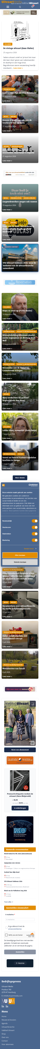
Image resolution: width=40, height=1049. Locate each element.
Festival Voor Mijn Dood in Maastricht (19, 92)
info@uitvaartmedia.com (12, 996)
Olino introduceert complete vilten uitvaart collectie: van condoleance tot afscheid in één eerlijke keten (18, 576)
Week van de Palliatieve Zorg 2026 (15, 891)
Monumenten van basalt (13, 668)
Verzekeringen (17, 146)
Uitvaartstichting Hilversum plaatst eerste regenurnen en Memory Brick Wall (18, 338)
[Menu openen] (8, 7)
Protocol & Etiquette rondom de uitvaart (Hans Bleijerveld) (20, 795)
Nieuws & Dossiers (9, 1020)
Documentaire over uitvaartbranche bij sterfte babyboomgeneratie (18, 607)
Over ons (5, 1037)
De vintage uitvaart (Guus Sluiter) (18, 48)
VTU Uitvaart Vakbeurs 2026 (13, 881)
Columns (8, 44)
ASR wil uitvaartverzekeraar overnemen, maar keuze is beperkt (18, 151)
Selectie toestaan (20, 562)
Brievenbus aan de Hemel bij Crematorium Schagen (15, 369)
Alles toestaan (20, 555)
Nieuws (13, 116)
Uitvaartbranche (8, 1027)
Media (6, 116)
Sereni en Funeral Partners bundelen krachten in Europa (19, 459)
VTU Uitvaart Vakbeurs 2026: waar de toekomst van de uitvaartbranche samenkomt (19, 265)
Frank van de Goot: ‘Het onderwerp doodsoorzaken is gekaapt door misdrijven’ (18, 229)
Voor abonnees (8, 1044)
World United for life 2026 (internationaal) (18, 854)
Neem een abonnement (20, 750)
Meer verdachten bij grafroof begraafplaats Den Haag (15, 399)
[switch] (35, 527)
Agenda (4, 1023)
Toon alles (7, 902)
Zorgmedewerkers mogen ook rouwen (19, 201)
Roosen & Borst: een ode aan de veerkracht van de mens (17, 121)
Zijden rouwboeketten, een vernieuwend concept (14, 637)
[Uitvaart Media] (20, 2)
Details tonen (29, 549)
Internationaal (9, 454)
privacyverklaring (15, 929)
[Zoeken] (20, 7)
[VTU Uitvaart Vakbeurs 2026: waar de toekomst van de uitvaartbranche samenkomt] (20, 258)
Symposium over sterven (12, 863)
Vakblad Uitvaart (8, 1030)
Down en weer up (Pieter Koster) (17, 310)
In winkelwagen (20, 808)
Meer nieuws (20, 478)
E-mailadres (10, 914)
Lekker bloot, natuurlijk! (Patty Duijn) (19, 430)
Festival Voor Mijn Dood (11, 872)
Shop (4, 1034)
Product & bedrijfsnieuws (26, 331)
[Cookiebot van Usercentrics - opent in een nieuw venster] (29, 485)
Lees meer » (18, 68)
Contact (5, 1041)
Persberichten (9, 89)
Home (4, 1016)
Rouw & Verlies (29, 198)
